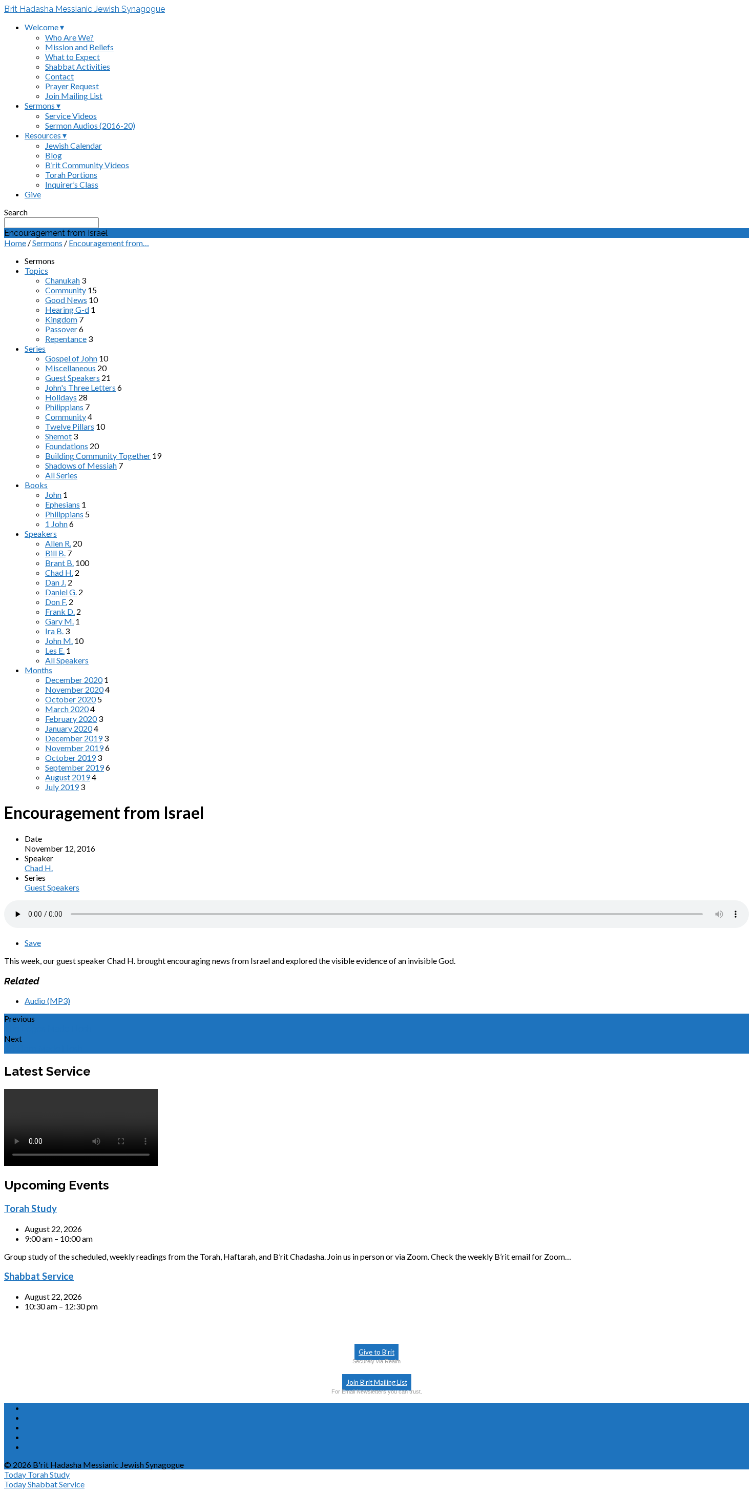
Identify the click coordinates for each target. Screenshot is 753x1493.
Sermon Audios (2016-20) (90, 125)
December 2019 (73, 738)
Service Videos (71, 115)
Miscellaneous (70, 368)
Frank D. (60, 611)
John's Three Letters (80, 387)
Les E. (55, 650)
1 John (56, 524)
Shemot (58, 436)
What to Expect (72, 57)
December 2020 (73, 679)
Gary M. (59, 621)
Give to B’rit (376, 1352)
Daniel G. (61, 592)
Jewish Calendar (73, 145)
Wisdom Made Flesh (43, 1049)
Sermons (47, 243)
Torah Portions (71, 174)
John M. (59, 640)
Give (33, 194)
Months (38, 670)
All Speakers (67, 660)
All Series (61, 475)
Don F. (56, 602)
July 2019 (62, 787)
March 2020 (67, 709)
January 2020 (68, 728)
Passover (61, 329)
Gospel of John (71, 358)
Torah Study (30, 1208)
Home (15, 243)
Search (16, 212)
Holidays (61, 397)
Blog (53, 155)
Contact (59, 76)
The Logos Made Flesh (48, 1029)
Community (65, 290)
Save (33, 942)
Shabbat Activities (77, 66)
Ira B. (54, 631)
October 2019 (70, 757)
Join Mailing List (73, 95)
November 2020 (74, 689)
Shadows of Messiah (81, 465)
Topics (36, 270)
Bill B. (55, 553)
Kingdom (61, 319)
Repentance (66, 339)
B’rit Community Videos (87, 165)
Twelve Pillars (69, 426)
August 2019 (67, 777)
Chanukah (62, 280)
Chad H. (59, 572)
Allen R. (58, 543)
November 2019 (74, 748)
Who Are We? (69, 37)
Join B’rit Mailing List (376, 1382)
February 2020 (71, 718)
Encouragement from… (109, 243)
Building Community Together (98, 455)
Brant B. (59, 563)
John (53, 494)
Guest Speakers (72, 377)
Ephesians (62, 504)
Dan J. (55, 582)
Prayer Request (72, 86)
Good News (66, 300)
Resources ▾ (46, 135)
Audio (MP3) (47, 1000)
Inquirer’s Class (71, 184)
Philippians (64, 407)
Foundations (66, 446)
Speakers (41, 533)
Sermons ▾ (42, 105)
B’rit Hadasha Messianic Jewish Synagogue (84, 9)
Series (35, 348)
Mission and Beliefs (79, 47)
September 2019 (74, 767)
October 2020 (70, 699)
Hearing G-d (67, 309)
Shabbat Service (39, 1276)
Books (36, 485)
